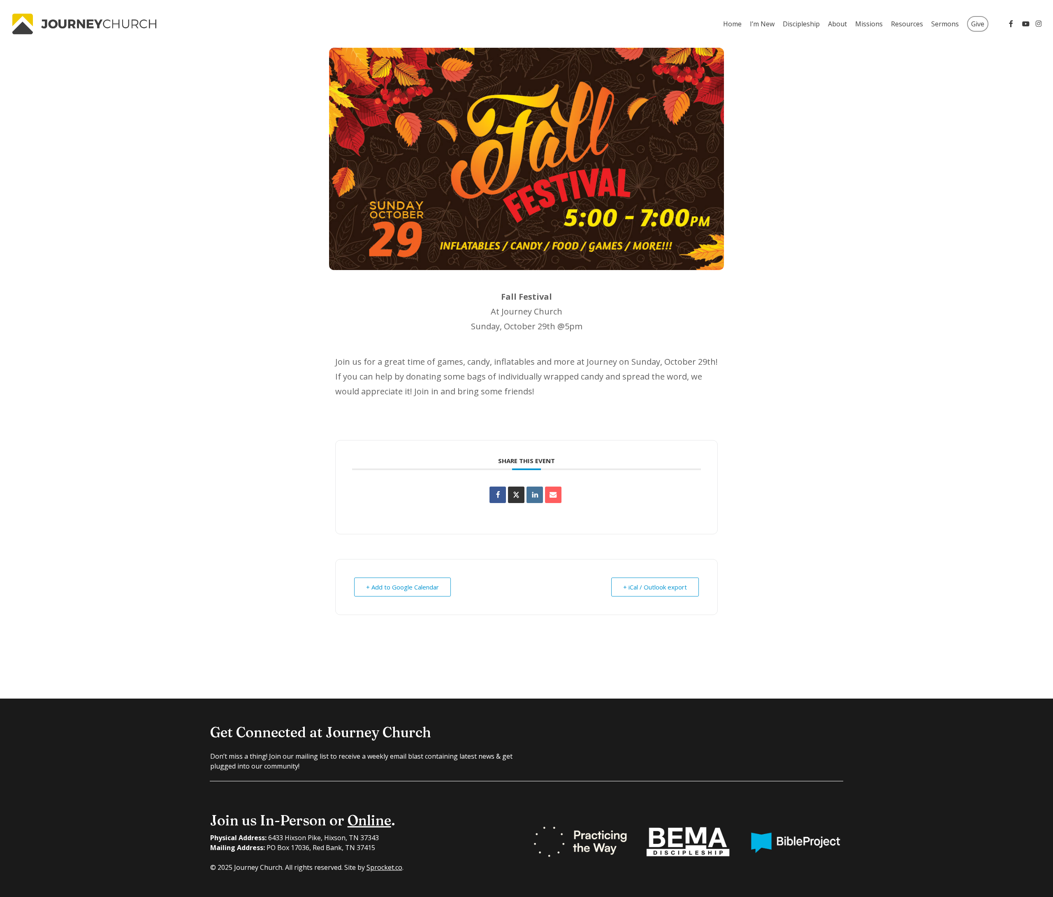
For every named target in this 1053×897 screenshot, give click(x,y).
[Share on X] (516, 495)
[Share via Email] (553, 495)
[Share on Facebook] (497, 495)
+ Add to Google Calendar (402, 587)
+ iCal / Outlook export (655, 587)
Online (369, 820)
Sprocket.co (384, 867)
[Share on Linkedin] (534, 495)
